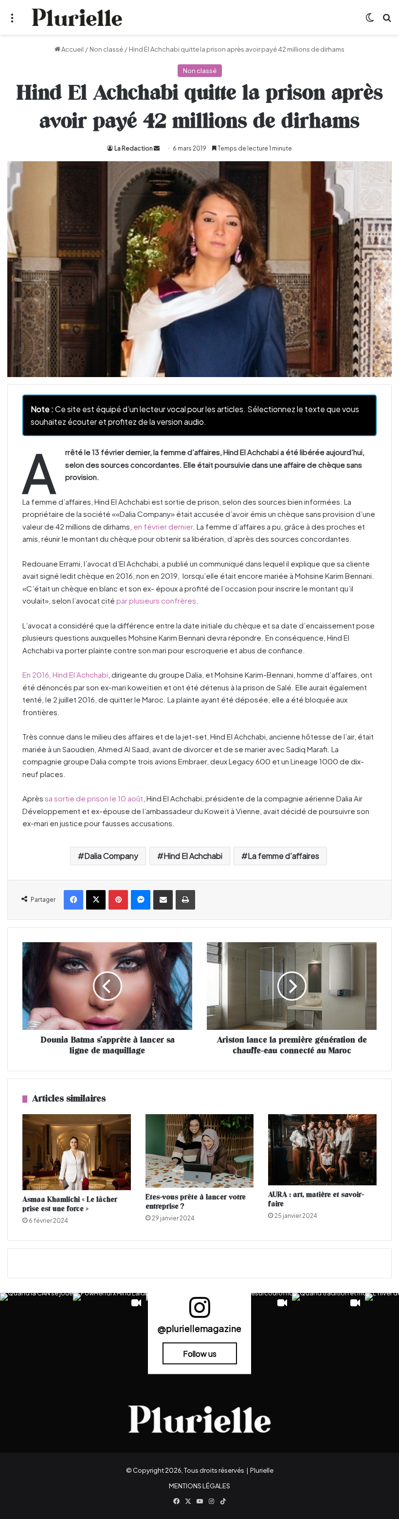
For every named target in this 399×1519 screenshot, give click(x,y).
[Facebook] (73, 900)
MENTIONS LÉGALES (199, 1486)
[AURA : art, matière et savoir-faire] (322, 1149)
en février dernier (163, 526)
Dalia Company (111, 856)
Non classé (106, 49)
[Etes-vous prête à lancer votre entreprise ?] (199, 1151)
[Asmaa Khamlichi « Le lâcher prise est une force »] (76, 1152)
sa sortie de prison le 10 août (94, 798)
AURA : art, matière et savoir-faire (316, 1199)
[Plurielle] (77, 17)
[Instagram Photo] (36, 1329)
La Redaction (133, 148)
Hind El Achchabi (192, 856)
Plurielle (261, 1470)
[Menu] (12, 21)
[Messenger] (140, 900)
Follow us (200, 1353)
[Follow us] (199, 1311)
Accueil (72, 49)
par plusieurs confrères (156, 600)
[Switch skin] (370, 21)
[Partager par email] (163, 900)
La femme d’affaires (283, 856)
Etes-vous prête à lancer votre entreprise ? (195, 1202)
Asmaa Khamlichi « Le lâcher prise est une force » (69, 1204)
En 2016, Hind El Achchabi (65, 674)
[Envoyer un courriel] (157, 148)
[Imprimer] (185, 900)
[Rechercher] (387, 21)
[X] (96, 900)
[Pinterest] (118, 900)
